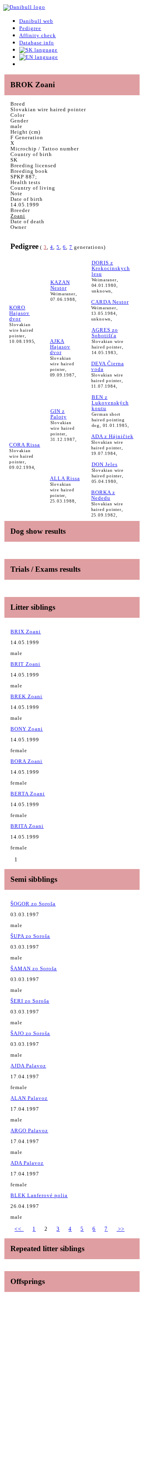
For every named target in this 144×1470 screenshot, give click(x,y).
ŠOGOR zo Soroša (33, 904)
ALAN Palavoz (29, 1098)
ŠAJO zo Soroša (30, 1033)
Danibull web (36, 21)
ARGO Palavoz (29, 1131)
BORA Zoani (26, 761)
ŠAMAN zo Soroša (33, 968)
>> (120, 1229)
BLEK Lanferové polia (39, 1195)
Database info (36, 43)
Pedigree (30, 28)
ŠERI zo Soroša (29, 1001)
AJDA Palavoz (28, 1066)
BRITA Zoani (27, 826)
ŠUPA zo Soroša (30, 936)
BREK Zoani (26, 696)
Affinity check (37, 35)
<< (19, 1229)
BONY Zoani (26, 729)
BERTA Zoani (27, 794)
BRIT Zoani (25, 664)
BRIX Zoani (25, 632)
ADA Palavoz (27, 1163)
